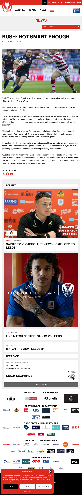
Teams (32, 9)
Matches (19, 9)
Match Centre (41, 385)
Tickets (61, 3)
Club (44, 3)
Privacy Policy (27, 491)
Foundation (70, 3)
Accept (10, 486)
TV (49, 3)
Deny (27, 486)
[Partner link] (11, 398)
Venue (78, 3)
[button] (51, 471)
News (43, 9)
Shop (54, 3)
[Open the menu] (52, 10)
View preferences (44, 486)
